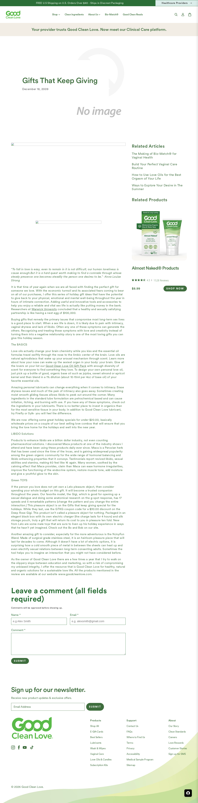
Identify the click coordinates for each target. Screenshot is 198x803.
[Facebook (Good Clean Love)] (19, 747)
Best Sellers (96, 737)
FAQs (129, 731)
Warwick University (44, 309)
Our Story (173, 726)
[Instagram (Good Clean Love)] (13, 747)
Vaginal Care (97, 753)
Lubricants (95, 742)
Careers (172, 737)
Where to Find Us (136, 737)
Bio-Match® (111, 14)
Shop (55, 14)
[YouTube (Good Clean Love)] (25, 747)
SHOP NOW (175, 288)
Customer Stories (177, 748)
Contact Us (132, 726)
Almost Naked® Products (155, 268)
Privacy (130, 748)
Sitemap (131, 765)
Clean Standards (177, 731)
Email (74, 614)
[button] (176, 14)
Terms (130, 742)
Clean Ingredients (74, 14)
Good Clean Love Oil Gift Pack (66, 365)
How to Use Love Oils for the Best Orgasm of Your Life (156, 176)
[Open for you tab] (188, 793)
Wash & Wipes (97, 748)
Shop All (94, 726)
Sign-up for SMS (177, 753)
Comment (18, 630)
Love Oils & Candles (101, 759)
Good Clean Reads (133, 14)
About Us (93, 14)
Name (16, 614)
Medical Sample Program (140, 759)
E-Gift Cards (96, 731)
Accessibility (133, 753)
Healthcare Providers (175, 3)
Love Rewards (175, 742)
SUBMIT (95, 706)
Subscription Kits (99, 765)
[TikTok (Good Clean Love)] (32, 747)
